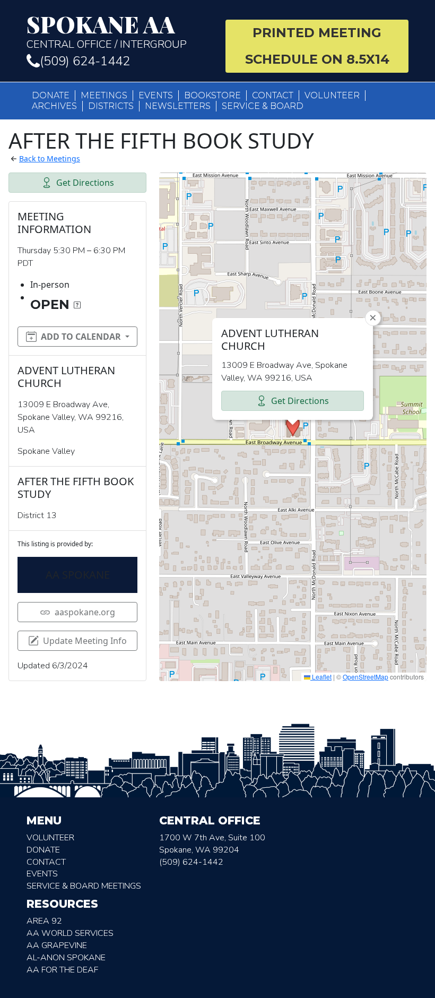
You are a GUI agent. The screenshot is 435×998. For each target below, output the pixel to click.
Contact (272, 95)
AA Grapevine (57, 945)
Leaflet (321, 676)
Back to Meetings (49, 158)
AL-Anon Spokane (66, 957)
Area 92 (44, 921)
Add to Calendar (81, 336)
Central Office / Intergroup (107, 31)
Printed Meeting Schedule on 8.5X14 (317, 46)
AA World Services (70, 933)
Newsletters (178, 106)
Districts (111, 106)
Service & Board (262, 106)
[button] (293, 427)
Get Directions (85, 182)
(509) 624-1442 (85, 61)
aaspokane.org (85, 612)
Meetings (104, 95)
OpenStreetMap (365, 676)
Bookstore (212, 95)
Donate (50, 95)
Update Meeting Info (85, 641)
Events (155, 95)
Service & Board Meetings (84, 886)
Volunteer (332, 95)
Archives (54, 106)
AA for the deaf (62, 970)
